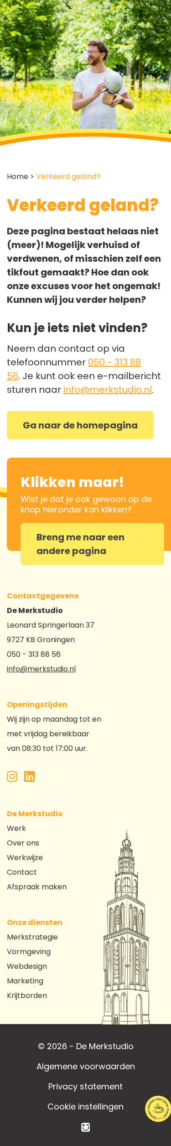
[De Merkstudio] (85, 1126)
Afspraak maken (37, 887)
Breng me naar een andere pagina (80, 544)
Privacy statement (85, 1086)
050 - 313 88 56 (34, 654)
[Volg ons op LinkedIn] (29, 778)
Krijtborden (27, 995)
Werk (16, 828)
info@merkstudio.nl (107, 389)
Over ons (23, 843)
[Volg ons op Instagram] (12, 778)
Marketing (25, 981)
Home (17, 176)
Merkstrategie (32, 937)
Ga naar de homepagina (80, 425)
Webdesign (27, 966)
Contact (22, 872)
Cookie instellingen (85, 1106)
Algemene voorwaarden (85, 1066)
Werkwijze (25, 857)
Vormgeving (29, 951)
